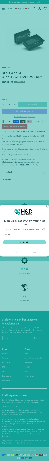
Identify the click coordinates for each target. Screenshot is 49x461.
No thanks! (24, 248)
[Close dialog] (47, 207)
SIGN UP (24, 242)
